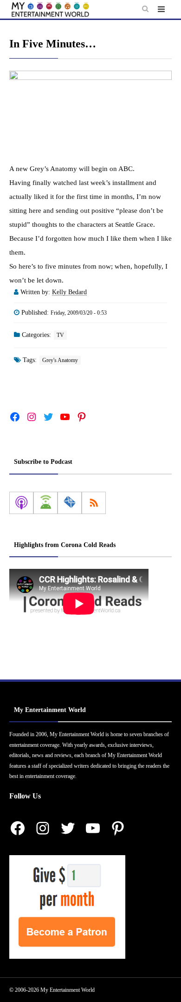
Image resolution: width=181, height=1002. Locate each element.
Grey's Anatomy (60, 360)
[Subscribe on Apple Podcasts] (21, 503)
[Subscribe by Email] (70, 503)
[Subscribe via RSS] (94, 503)
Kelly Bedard (69, 292)
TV (60, 335)
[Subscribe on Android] (45, 503)
